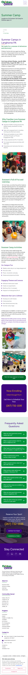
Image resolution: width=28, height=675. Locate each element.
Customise (8, 668)
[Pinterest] (16, 554)
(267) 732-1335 (14, 405)
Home (5, 29)
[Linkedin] (12, 554)
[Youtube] (20, 554)
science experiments (12, 257)
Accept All (14, 671)
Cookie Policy (19, 665)
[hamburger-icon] (25, 3)
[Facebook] (8, 554)
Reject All (20, 668)
